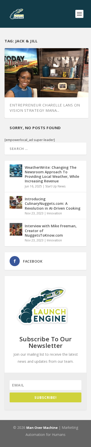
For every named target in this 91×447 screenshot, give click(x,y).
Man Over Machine (42, 427)
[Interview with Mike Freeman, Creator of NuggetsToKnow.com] (16, 229)
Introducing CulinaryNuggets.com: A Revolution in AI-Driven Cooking (52, 203)
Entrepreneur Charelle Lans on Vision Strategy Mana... (45, 107)
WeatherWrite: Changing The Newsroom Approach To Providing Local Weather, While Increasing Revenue (52, 174)
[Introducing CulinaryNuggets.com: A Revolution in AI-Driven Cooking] (16, 202)
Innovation (54, 213)
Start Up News (55, 186)
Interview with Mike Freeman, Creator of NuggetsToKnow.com (51, 230)
